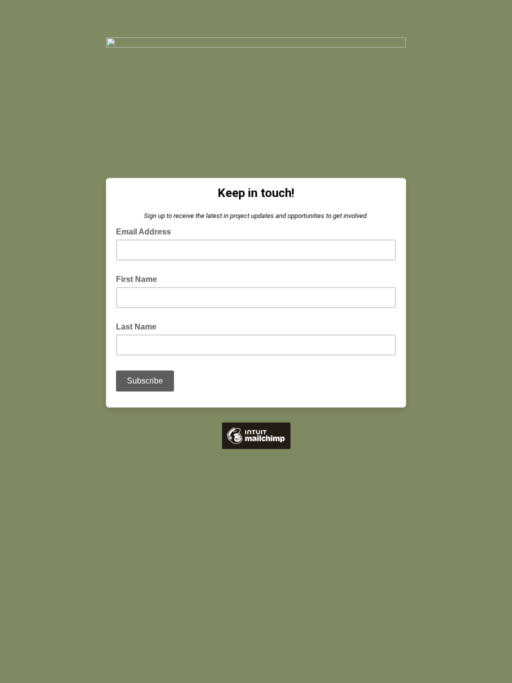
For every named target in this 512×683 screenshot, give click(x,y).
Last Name (136, 326)
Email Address (146, 231)
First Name (136, 279)
